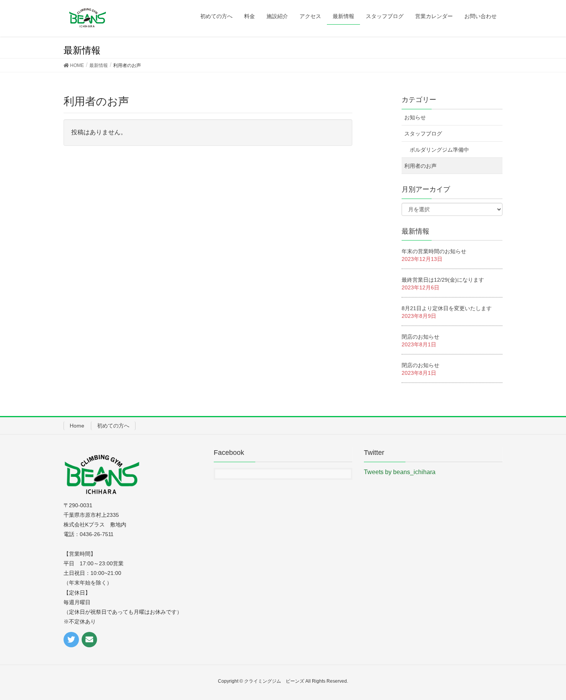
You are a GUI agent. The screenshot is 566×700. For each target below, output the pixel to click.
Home (77, 426)
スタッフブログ (423, 133)
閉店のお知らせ (420, 337)
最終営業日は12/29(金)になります (443, 280)
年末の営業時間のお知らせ (434, 251)
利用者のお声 (420, 166)
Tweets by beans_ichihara (399, 472)
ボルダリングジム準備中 (439, 150)
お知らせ (415, 117)
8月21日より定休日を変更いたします (447, 308)
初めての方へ (113, 426)
